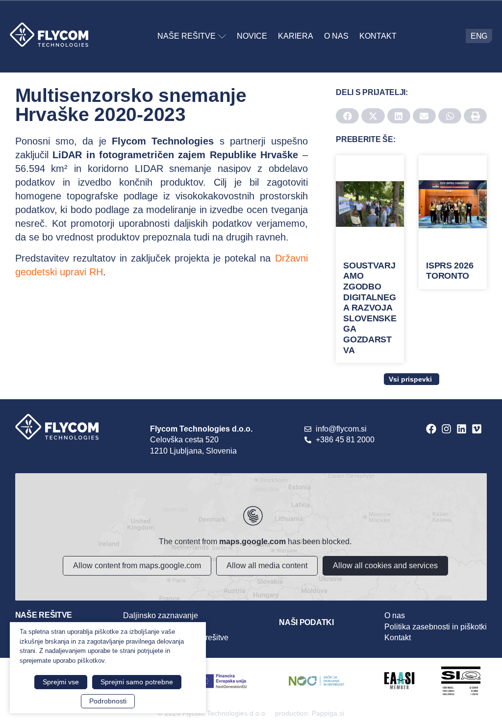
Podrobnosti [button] (107, 701)
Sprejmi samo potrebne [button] (136, 682)
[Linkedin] (461, 429)
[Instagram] (446, 429)
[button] (347, 116)
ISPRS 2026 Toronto (449, 271)
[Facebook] (431, 429)
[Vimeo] (477, 429)
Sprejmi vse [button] (61, 682)
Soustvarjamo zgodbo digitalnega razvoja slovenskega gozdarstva (369, 308)
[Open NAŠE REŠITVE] (222, 36)
